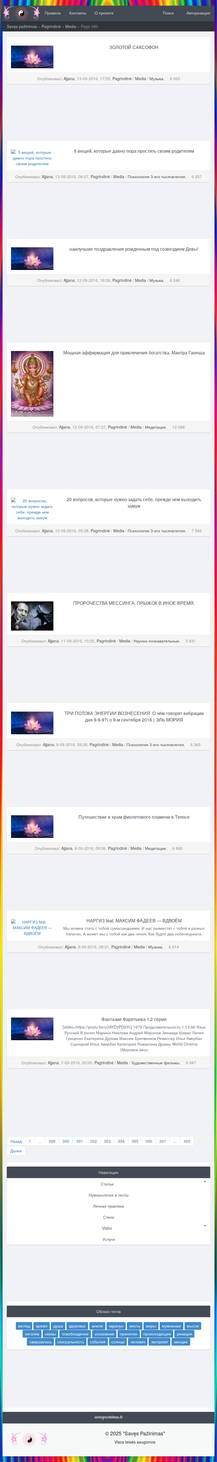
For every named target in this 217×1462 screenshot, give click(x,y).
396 (149, 1141)
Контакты (77, 13)
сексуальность (70, 1341)
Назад (16, 1141)
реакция (184, 1333)
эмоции (181, 1341)
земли (97, 1325)
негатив (32, 1333)
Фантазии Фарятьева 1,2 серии (133, 1019)
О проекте (104, 13)
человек (138, 1341)
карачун (116, 1325)
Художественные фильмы (155, 1062)
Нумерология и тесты (109, 1195)
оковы (50, 1333)
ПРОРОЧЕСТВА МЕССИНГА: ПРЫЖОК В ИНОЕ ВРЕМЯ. (134, 603)
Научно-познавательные (156, 641)
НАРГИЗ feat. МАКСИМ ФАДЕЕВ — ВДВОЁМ (134, 920)
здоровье (77, 1325)
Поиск (168, 13)
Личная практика (108, 1206)
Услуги (109, 1239)
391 (79, 1141)
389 (52, 1141)
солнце (118, 1341)
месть (134, 1325)
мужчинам (171, 1325)
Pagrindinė (51, 26)
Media (70, 26)
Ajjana (69, 78)
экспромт (159, 1341)
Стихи (108, 1217)
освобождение (75, 1333)
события (97, 1341)
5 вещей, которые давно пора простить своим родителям (134, 151)
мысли (193, 1325)
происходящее (157, 1333)
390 (65, 1141)
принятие (128, 1333)
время (41, 1325)
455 (187, 1141)
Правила (53, 13)
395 (135, 1141)
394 (121, 1141)
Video (107, 1228)
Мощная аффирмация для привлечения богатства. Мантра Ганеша (134, 352)
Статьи (107, 1184)
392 (93, 1141)
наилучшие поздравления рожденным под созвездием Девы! (134, 249)
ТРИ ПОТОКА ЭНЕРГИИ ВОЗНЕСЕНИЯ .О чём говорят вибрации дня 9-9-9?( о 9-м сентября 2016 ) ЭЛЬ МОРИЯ (134, 716)
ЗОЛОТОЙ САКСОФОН (134, 47)
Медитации (155, 427)
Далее (16, 1151)
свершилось (40, 1341)
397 (162, 1141)
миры (151, 1325)
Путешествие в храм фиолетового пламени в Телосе (134, 817)
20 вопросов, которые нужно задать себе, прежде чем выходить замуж (134, 502)
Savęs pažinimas (22, 26)
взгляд (24, 1325)
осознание (104, 1333)
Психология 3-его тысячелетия (156, 176)
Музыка (156, 78)
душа (58, 1325)
